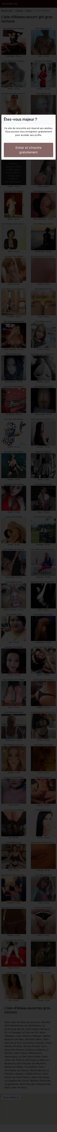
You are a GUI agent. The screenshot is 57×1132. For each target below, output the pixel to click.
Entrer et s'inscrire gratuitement (28, 150)
